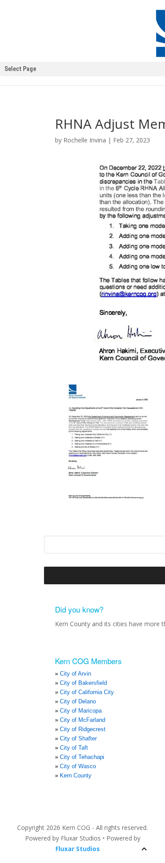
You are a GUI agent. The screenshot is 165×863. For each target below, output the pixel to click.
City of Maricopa (81, 710)
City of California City (87, 692)
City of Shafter (78, 738)
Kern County (76, 775)
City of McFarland (82, 720)
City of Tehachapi (82, 757)
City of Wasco (78, 766)
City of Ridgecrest (83, 729)
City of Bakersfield (83, 683)
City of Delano (78, 701)
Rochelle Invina (84, 140)
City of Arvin (75, 673)
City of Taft (74, 747)
